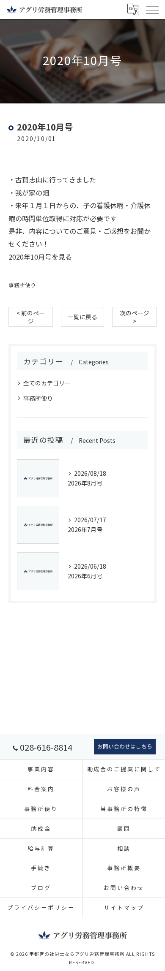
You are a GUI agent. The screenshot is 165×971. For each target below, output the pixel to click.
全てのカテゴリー (47, 383)
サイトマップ (124, 907)
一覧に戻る (82, 316)
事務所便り (22, 285)
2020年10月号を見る (40, 257)
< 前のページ (30, 317)
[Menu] (152, 9)
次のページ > (134, 317)
